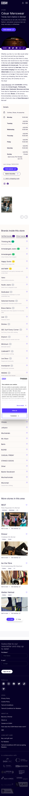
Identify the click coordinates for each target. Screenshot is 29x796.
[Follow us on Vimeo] (3, 689)
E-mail (3, 660)
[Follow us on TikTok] (24, 684)
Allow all (14, 410)
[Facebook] (9, 48)
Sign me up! (7, 671)
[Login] (22, 3)
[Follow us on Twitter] (19, 684)
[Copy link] (23, 48)
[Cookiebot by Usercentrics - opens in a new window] (20, 379)
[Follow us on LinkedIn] (3, 684)
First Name (4, 652)
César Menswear (6, 84)
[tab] (8, 236)
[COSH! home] (4, 3)
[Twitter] (13, 48)
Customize (14, 415)
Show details (20, 405)
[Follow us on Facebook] (14, 684)
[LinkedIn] (16, 48)
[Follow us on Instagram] (9, 684)
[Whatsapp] (20, 48)
